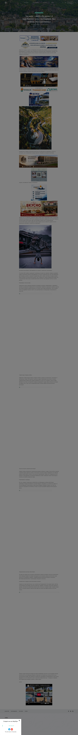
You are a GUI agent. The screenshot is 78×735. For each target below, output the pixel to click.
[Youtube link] (12, 729)
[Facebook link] (9, 729)
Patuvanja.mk (11, 725)
